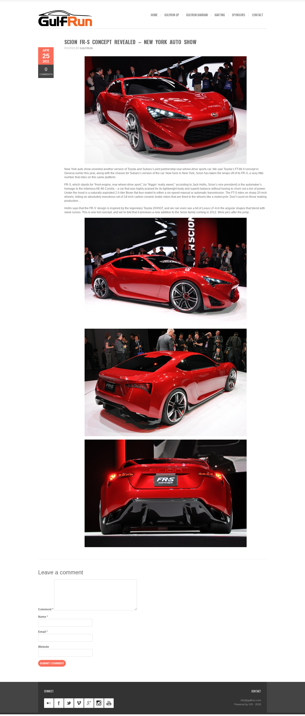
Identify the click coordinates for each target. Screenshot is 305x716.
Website (43, 647)
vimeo (79, 703)
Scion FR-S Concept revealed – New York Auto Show (130, 42)
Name (43, 616)
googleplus (89, 703)
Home (154, 14)
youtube (109, 703)
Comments (46, 71)
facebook (59, 703)
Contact (257, 14)
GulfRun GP (171, 14)
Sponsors (238, 14)
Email (43, 631)
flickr (49, 703)
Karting (220, 14)
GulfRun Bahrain (197, 14)
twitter (69, 703)
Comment (45, 609)
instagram (99, 703)
